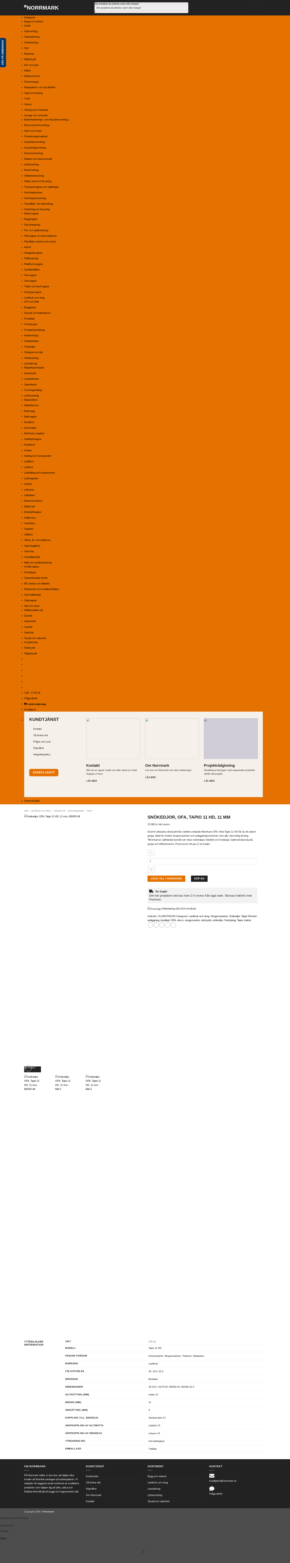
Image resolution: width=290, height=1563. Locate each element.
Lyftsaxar (29, 489)
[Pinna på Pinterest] (167, 924)
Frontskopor (30, 324)
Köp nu (199, 878)
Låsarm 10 (154, 1433)
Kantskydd (30, 373)
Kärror (27, 247)
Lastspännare (31, 378)
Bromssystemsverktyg (36, 125)
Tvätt (27, 98)
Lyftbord (28, 467)
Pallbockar (30, 517)
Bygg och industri (33, 21)
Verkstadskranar (33, 192)
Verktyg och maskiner (36, 109)
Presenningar (31, 81)
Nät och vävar (32, 605)
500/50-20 (174, 1387)
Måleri (27, 70)
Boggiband (30, 307)
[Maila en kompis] (161, 924)
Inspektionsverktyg (34, 141)
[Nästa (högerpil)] (12, 1557)
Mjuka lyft (29, 506)
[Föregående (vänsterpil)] (3, 1557)
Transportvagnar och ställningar (41, 186)
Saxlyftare (29, 523)
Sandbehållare (32, 269)
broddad (165, 920)
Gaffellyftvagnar (32, 439)
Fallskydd (29, 647)
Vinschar (29, 551)
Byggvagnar (30, 219)
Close (3, 1538)
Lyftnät (27, 483)
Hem (26, 811)
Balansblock (31, 399)
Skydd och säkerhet (35, 638)
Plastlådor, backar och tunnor (40, 241)
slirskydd (206, 920)
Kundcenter (92, 1476)
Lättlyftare (29, 495)
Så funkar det (93, 1482)
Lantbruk (153, 1363)
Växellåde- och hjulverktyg (38, 203)
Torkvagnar (30, 280)
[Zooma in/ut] (3, 1544)
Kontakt (90, 1501)
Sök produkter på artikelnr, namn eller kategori (116, 4)
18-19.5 (153, 1387)
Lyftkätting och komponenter (39, 472)
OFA (173, 920)
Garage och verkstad (35, 115)
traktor (247, 920)
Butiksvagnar (31, 213)
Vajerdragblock (32, 545)
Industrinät (30, 621)
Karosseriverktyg (33, 153)
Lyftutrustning (31, 164)
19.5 (155, 1371)
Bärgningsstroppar (34, 367)
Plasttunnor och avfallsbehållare (41, 589)
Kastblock (29, 444)
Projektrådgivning (36, 704)
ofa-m (180, 920)
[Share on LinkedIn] (173, 924)
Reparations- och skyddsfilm (40, 87)
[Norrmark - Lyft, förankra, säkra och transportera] (43, 7)
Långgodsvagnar (33, 252)
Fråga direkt (30, 698)
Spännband (30, 384)
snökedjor (217, 920)
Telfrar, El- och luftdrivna (37, 540)
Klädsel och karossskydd (38, 158)
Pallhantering (31, 258)
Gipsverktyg (31, 31)
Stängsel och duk (33, 352)
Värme (28, 104)
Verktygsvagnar (32, 292)
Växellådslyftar (32, 557)
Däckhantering (32, 224)
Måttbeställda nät (33, 610)
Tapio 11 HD (155, 1348)
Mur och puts (31, 65)
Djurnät (28, 615)
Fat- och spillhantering (36, 230)
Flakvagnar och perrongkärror (40, 235)
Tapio (89, 811)
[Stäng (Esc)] (31, 1544)
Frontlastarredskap (34, 329)
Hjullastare (198, 1356)
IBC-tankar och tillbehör (37, 583)
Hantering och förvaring (37, 209)
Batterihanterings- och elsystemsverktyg (46, 119)
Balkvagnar (30, 416)
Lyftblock (29, 461)
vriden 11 (153, 1394)
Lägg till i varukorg (166, 878)
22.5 (161, 1371)
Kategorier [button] (29, 17)
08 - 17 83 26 (33, 692)
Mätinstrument (32, 76)
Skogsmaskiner (76, 811)
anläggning (153, 920)
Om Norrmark (93, 1495)
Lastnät (28, 626)
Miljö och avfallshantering (38, 562)
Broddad (153, 1379)
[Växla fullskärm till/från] (12, 1544)
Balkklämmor (31, 405)
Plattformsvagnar (33, 264)
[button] (253, 7)
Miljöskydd (30, 59)
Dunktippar (30, 572)
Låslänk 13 (154, 1425)
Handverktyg (31, 42)
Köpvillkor (91, 1488)
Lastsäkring (30, 363)
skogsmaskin (192, 920)
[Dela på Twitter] (156, 924)
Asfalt (27, 25)
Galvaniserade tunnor (36, 577)
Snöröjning (230, 920)
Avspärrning (30, 642)
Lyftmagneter (31, 478)
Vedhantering (31, 357)
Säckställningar (32, 594)
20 (150, 1371)
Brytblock (29, 422)
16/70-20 (163, 1387)
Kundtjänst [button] (30, 709)
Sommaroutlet (32, 800)
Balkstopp (29, 411)
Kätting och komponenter (38, 455)
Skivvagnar (30, 275)
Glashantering (31, 36)
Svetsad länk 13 (157, 1418)
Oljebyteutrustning (34, 175)
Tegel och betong (33, 93)
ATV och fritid (31, 301)
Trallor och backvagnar (36, 286)
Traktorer (187, 1356)
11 (150, 1402)
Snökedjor (29, 346)
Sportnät (28, 632)
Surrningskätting (33, 390)
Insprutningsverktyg (35, 147)
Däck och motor (33, 130)
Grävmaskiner (156, 1356)
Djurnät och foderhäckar (37, 312)
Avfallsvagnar (31, 566)
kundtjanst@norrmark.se (222, 1480)
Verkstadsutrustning (35, 198)
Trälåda (153, 1449)
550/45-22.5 (187, 1387)
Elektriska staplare (34, 433)
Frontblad (29, 318)
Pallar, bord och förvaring (37, 181)
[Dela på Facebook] (150, 924)
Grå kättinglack (156, 1441)
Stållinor (28, 534)
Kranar (28, 450)
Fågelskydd (30, 653)
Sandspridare (31, 341)
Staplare (28, 528)
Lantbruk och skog (34, 297)
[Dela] (22, 1544)
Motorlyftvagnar (32, 512)
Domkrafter (30, 427)
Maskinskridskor (33, 500)
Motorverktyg (31, 169)
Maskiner (29, 53)
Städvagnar (30, 600)
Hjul (26, 48)
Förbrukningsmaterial (35, 136)
